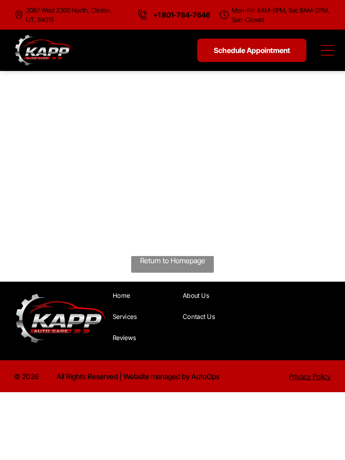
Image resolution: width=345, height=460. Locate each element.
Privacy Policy (310, 376)
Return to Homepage (172, 260)
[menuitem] (145, 295)
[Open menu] (327, 50)
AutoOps (205, 376)
